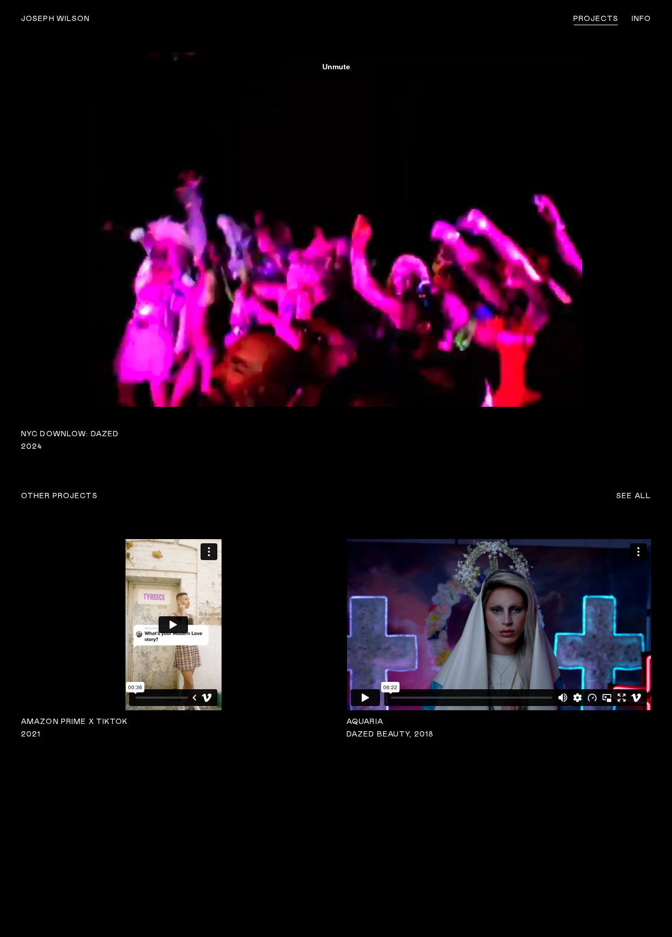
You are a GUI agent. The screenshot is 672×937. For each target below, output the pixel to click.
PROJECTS (595, 19)
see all (633, 496)
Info (641, 19)
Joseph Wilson (55, 19)
